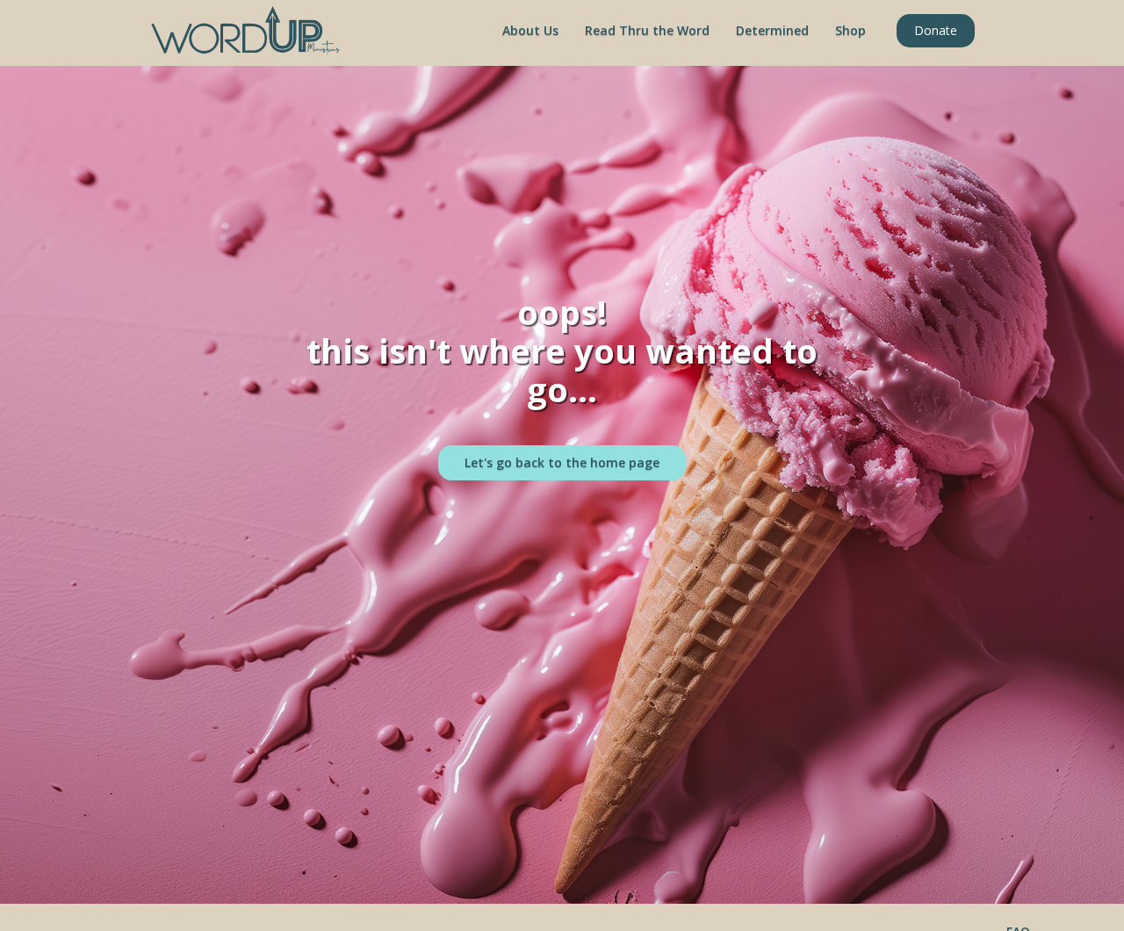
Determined (772, 30)
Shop (850, 30)
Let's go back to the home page (562, 462)
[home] (245, 30)
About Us (530, 30)
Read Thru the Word (647, 30)
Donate (935, 30)
